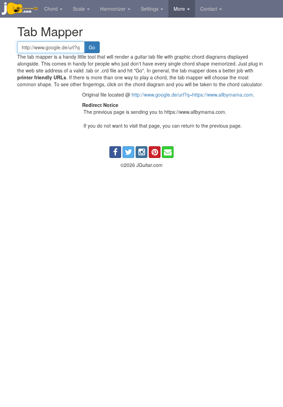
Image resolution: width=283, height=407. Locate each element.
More (180, 8)
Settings (150, 8)
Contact (209, 8)
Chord (51, 8)
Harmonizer (113, 8)
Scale (79, 8)
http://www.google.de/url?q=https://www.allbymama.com (192, 94)
